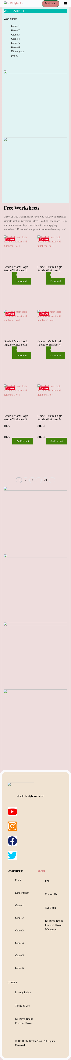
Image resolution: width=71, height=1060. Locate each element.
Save (11, 239)
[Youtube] (12, 811)
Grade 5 (15, 43)
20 (45, 480)
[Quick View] (10, 281)
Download (21, 281)
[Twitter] (12, 855)
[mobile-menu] (65, 3)
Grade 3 (15, 34)
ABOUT (41, 871)
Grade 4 (15, 38)
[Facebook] (12, 841)
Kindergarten (18, 51)
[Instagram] (12, 826)
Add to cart (22, 441)
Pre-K (14, 55)
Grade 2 (15, 30)
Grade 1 (15, 26)
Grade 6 (15, 47)
